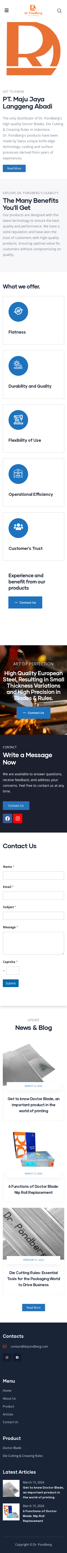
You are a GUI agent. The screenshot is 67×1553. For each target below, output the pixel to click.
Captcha (10, 962)
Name (8, 867)
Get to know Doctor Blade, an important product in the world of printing (34, 1104)
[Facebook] (7, 818)
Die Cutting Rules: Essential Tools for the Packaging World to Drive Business (33, 1278)
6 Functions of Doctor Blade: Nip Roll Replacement (40, 1515)
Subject (9, 907)
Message (10, 927)
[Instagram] (17, 818)
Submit (11, 983)
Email (8, 887)
